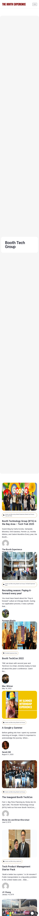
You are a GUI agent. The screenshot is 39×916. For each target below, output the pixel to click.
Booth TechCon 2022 (13, 658)
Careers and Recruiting (10, 514)
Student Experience (20, 514)
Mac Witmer (7, 686)
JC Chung (6, 892)
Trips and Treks (8, 515)
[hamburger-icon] (34, 4)
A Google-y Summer (12, 727)
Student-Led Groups (29, 514)
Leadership (18, 861)
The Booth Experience (12, 549)
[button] (34, 913)
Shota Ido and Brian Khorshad (15, 820)
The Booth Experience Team (11, 653)
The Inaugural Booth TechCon (17, 797)
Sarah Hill (6, 752)
